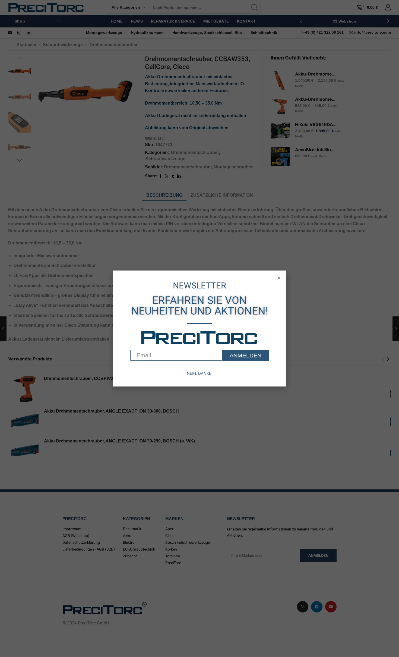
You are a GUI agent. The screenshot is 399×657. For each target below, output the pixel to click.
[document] (199, 328)
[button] (279, 278)
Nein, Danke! (200, 373)
